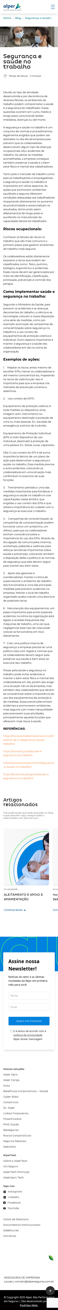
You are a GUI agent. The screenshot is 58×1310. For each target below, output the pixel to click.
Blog (18, 18)
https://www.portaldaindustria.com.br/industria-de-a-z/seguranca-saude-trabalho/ (28, 739)
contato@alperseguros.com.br (34, 1281)
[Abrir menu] (53, 7)
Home (7, 18)
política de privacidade (27, 1035)
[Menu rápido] (50, 1290)
